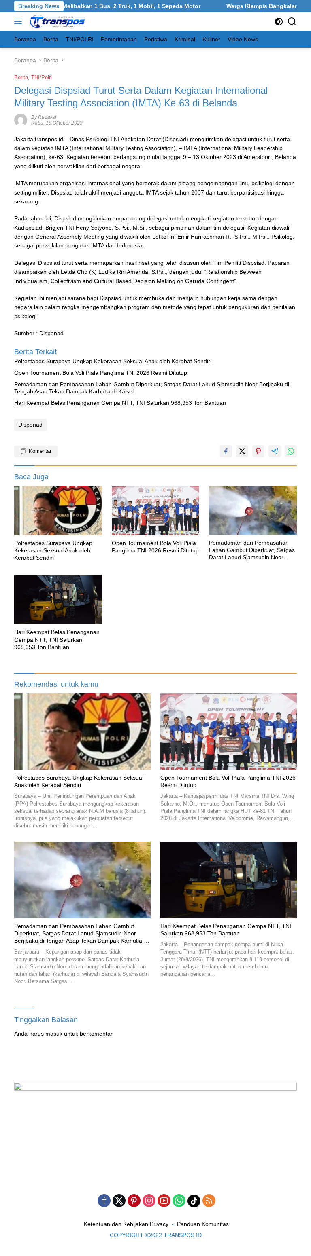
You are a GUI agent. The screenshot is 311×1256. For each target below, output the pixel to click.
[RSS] (208, 1201)
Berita (21, 77)
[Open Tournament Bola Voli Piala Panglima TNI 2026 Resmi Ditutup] (156, 510)
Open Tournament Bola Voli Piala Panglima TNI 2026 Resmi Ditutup (100, 373)
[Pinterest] (134, 1201)
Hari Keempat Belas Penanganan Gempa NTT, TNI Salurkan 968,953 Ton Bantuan (120, 403)
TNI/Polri (41, 77)
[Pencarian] (292, 21)
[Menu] (19, 21)
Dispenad (30, 424)
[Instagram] (149, 1201)
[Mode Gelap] (278, 21)
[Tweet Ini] (242, 451)
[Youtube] (164, 1201)
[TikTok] (193, 1201)
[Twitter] (119, 1201)
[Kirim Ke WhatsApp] (291, 451)
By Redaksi (43, 117)
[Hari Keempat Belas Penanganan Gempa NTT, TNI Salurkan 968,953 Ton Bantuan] (58, 599)
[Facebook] (104, 1201)
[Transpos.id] (57, 21)
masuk (53, 1033)
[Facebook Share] (226, 451)
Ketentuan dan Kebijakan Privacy (126, 1224)
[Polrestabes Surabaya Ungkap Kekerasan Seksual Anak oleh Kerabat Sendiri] (58, 510)
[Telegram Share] (274, 451)
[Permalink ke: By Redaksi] (20, 119)
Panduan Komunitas (203, 1224)
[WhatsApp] (179, 1201)
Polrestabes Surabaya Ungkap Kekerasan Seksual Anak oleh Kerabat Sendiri (112, 361)
